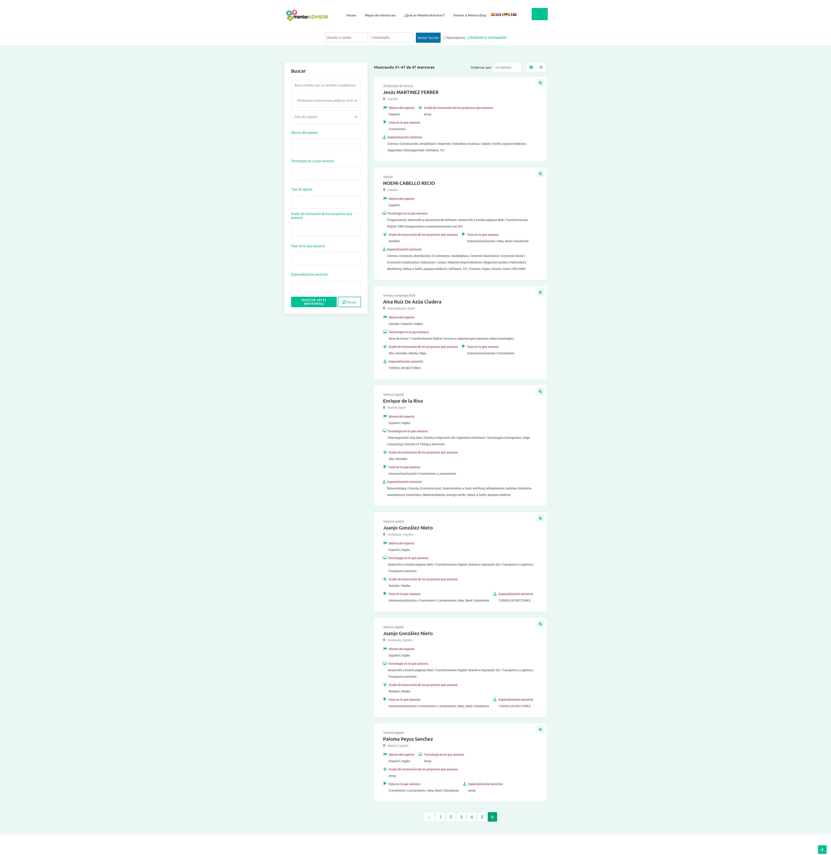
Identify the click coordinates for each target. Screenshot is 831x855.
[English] (497, 14)
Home (351, 15)
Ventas (388, 177)
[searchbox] (311, 145)
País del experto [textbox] (306, 117)
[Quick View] (540, 82)
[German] (506, 14)
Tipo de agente (301, 189)
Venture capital (393, 394)
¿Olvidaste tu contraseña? (487, 37)
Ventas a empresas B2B (399, 295)
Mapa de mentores (380, 15)
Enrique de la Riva (403, 401)
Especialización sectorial (309, 274)
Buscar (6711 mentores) (314, 302)
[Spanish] (493, 14)
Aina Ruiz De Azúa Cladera (412, 302)
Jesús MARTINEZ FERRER (410, 92)
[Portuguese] (514, 14)
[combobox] (326, 100)
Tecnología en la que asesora (312, 161)
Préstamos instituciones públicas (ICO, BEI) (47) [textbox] (328, 101)
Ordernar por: (481, 67)
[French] (501, 14)
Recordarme (455, 38)
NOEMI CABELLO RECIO (409, 183)
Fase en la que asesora (308, 246)
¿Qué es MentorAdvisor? (424, 15)
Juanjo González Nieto (408, 528)
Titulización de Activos (398, 86)
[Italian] (510, 14)
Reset (351, 302)
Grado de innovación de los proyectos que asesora (321, 216)
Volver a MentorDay (469, 15)
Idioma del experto (304, 133)
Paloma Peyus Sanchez (408, 739)
